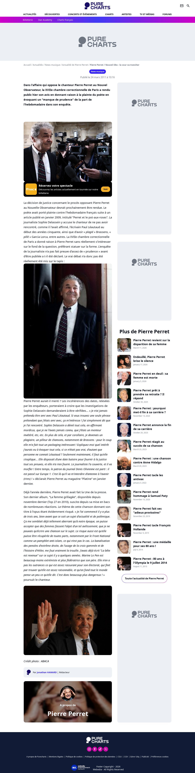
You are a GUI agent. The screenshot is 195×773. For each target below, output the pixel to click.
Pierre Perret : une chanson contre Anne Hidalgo (152, 460)
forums (167, 14)
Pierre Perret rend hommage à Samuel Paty (150, 494)
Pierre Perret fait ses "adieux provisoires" (147, 510)
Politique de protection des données (100, 756)
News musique (52, 64)
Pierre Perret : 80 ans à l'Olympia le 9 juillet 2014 (150, 560)
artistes (126, 14)
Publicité (145, 756)
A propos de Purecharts (36, 756)
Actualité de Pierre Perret (75, 64)
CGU (120, 756)
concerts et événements (82, 14)
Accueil (27, 64)
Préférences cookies (159, 756)
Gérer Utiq (134, 756)
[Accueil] (97, 5)
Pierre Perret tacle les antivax (148, 477)
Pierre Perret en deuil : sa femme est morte (150, 375)
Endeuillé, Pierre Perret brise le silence (149, 359)
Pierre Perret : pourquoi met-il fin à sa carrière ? (149, 410)
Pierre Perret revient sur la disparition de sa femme (151, 342)
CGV (126, 756)
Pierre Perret (67, 713)
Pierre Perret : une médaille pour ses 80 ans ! (152, 544)
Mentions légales (56, 756)
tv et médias (147, 14)
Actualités (29, 14)
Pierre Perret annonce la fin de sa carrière (152, 427)
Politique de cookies (74, 756)
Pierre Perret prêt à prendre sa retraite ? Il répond (148, 394)
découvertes (52, 14)
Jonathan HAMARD (47, 672)
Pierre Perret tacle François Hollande (152, 527)
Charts (109, 14)
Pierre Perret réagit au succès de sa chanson (148, 443)
